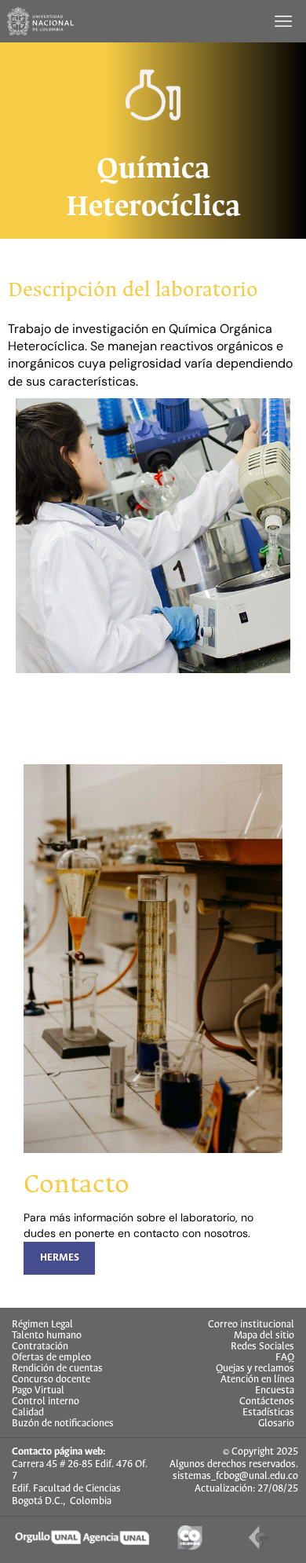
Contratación (40, 1347)
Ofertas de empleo (51, 1358)
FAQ (284, 1358)
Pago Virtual (38, 1390)
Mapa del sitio (264, 1336)
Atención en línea (257, 1379)
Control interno (45, 1401)
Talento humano (47, 1336)
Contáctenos (266, 1401)
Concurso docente (51, 1379)
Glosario (276, 1423)
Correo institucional (251, 1325)
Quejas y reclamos (255, 1369)
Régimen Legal (42, 1325)
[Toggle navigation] (285, 21)
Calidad (28, 1412)
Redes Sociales (262, 1347)
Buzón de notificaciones (63, 1423)
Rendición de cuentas (57, 1369)
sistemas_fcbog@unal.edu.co (235, 1476)
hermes (59, 1258)
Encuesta (274, 1390)
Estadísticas (268, 1412)
